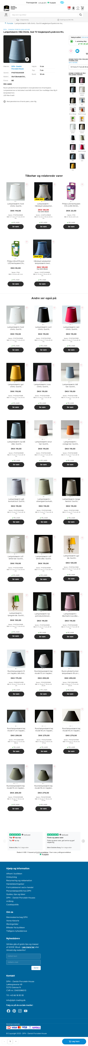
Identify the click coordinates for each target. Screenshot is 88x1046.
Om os (9, 912)
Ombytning (11, 877)
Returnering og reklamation (19, 881)
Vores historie (12, 921)
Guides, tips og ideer (15, 894)
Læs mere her (28, 947)
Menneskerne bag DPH (17, 917)
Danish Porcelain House (13, 8)
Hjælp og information (17, 868)
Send (36, 968)
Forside (10, 23)
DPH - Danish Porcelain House (17, 68)
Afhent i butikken (14, 874)
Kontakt (10, 976)
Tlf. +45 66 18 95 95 (15, 995)
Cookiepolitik (12, 905)
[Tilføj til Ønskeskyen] (77, 51)
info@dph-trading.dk (15, 1000)
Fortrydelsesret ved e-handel (19, 887)
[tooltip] (15, 205)
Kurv (82, 9)
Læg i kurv (76, 1041)
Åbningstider (12, 924)
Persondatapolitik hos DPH (18, 891)
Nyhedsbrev (13, 938)
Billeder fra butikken (15, 928)
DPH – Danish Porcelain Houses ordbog (20, 899)
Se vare (15, 227)
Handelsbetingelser (15, 884)
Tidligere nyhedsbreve (16, 931)
